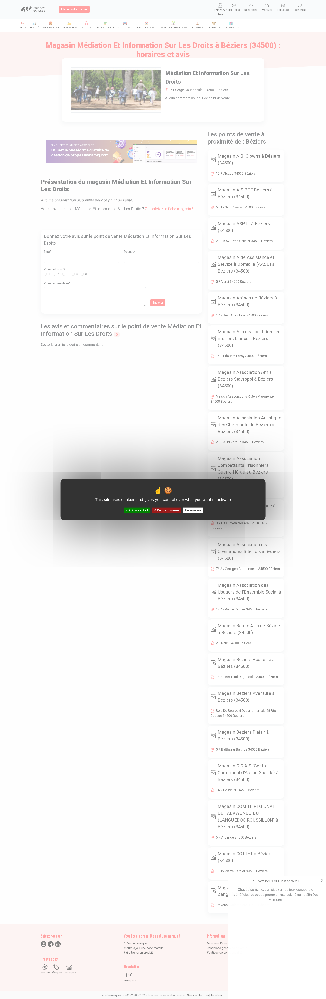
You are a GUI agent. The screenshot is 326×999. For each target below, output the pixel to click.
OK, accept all (138, 510)
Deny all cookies (167, 510)
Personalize (193, 510)
